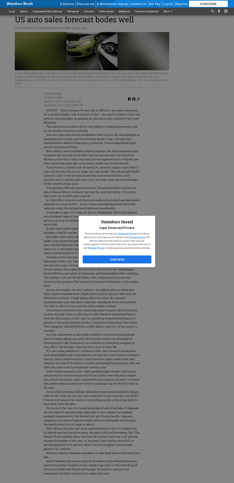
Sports (23, 11)
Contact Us (138, 4)
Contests (89, 11)
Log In (168, 4)
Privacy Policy (137, 237)
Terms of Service (127, 233)
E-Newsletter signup (112, 4)
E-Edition (67, 4)
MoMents (124, 11)
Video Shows (106, 11)
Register (181, 4)
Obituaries (73, 11)
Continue (117, 259)
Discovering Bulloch (147, 11)
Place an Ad (85, 4)
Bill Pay (155, 4)
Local (12, 11)
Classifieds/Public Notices (47, 11)
